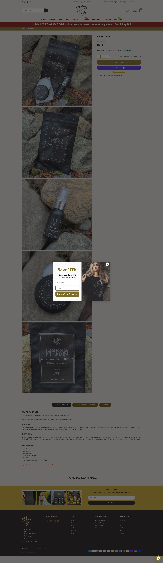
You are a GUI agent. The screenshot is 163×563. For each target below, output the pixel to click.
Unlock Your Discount (67, 294)
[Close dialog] (107, 264)
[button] (158, 558)
